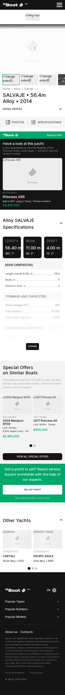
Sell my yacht (32, 489)
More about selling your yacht (32, 497)
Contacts (26, 632)
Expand (32, 346)
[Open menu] (59, 5)
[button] (32, 48)
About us (11, 632)
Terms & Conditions (14, 673)
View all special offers (32, 456)
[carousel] (32, 55)
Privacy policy (36, 673)
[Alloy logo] (32, 17)
